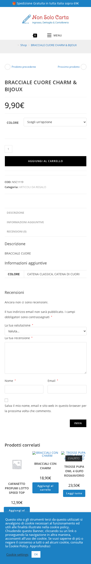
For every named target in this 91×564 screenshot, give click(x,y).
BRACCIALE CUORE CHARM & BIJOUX (54, 45)
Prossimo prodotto (69, 67)
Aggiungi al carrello (45, 161)
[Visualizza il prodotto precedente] (8, 67)
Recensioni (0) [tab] (16, 231)
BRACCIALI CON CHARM (45, 466)
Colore (13, 123)
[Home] (15, 45)
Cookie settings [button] (17, 554)
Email (53, 381)
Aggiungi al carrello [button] (45, 487)
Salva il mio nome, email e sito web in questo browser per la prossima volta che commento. (46, 408)
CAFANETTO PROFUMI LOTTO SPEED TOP (17, 488)
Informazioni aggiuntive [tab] (25, 222)
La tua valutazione (19, 325)
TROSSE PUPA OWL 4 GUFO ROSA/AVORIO (74, 471)
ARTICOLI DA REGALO (32, 187)
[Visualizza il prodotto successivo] (84, 67)
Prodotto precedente (24, 67)
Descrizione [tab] (15, 213)
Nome (10, 381)
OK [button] (36, 554)
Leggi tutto (74, 493)
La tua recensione (19, 338)
